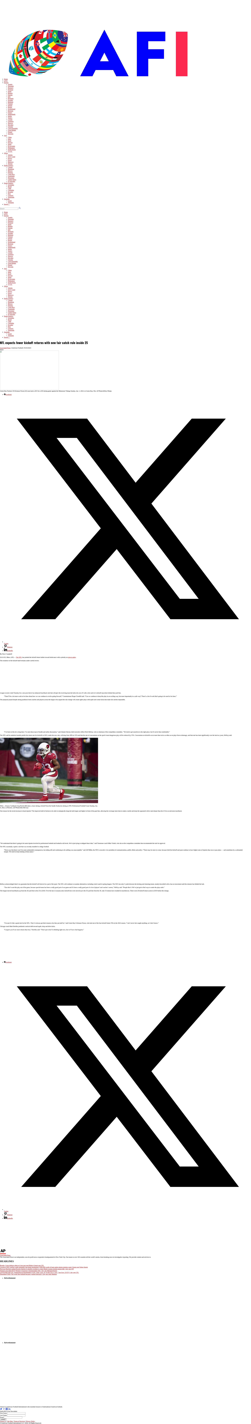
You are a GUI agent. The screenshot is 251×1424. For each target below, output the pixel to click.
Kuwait (10, 142)
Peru (9, 194)
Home (6, 79)
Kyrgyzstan (11, 146)
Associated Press (5, 348)
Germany (11, 121)
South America (8, 183)
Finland (10, 104)
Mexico (10, 171)
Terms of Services (19, 1421)
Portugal (10, 90)
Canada (10, 167)
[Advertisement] (59, 677)
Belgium (10, 102)
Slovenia (10, 134)
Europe (6, 82)
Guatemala (11, 176)
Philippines (11, 148)
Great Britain (12, 130)
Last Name (3, 1415)
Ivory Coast (11, 157)
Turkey (10, 118)
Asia (5, 135)
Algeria (10, 155)
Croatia (10, 119)
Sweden (10, 100)
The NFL (19, 657)
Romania (10, 98)
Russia (10, 107)
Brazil (10, 187)
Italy (9, 97)
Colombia (11, 190)
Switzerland (11, 109)
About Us (3, 1421)
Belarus (10, 93)
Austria (10, 84)
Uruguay (10, 195)
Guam (10, 201)
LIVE (6, 81)
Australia (7, 199)
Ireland (10, 105)
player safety (72, 657)
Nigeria (10, 164)
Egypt (10, 160)
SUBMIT (3, 1419)
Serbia (10, 116)
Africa (6, 153)
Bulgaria (10, 111)
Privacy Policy (30, 1421)
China (10, 137)
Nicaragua (11, 178)
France (10, 112)
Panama (10, 172)
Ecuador (10, 192)
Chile (9, 188)
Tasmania (11, 202)
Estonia (10, 95)
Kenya (10, 158)
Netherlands (11, 114)
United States (12, 179)
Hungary (10, 88)
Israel (9, 141)
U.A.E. (10, 151)
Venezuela (11, 197)
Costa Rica (11, 174)
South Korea (12, 149)
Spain (9, 91)
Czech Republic (13, 128)
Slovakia (10, 125)
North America (8, 165)
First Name (3, 1413)
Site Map (10, 1421)
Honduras (11, 169)
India (9, 139)
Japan (9, 144)
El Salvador (11, 181)
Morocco (10, 162)
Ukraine (10, 127)
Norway (10, 123)
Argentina (11, 185)
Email (2, 1417)
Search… (7, 204)
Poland (10, 132)
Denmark (11, 86)
